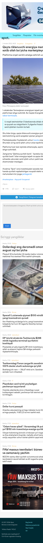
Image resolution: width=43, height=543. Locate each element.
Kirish (7, 226)
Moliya (14, 243)
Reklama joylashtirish (32, 525)
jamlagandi (27, 174)
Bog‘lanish (29, 522)
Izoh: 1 (17, 189)
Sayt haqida (29, 528)
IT (12, 381)
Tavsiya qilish (29, 189)
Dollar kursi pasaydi (13, 406)
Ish (27, 531)
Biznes (14, 312)
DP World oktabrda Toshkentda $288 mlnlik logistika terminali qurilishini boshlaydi (22, 341)
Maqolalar (27, 35)
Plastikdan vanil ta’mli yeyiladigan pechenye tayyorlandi (20, 385)
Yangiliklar (17, 35)
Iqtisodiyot (15, 335)
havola (36, 140)
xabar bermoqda (10, 115)
